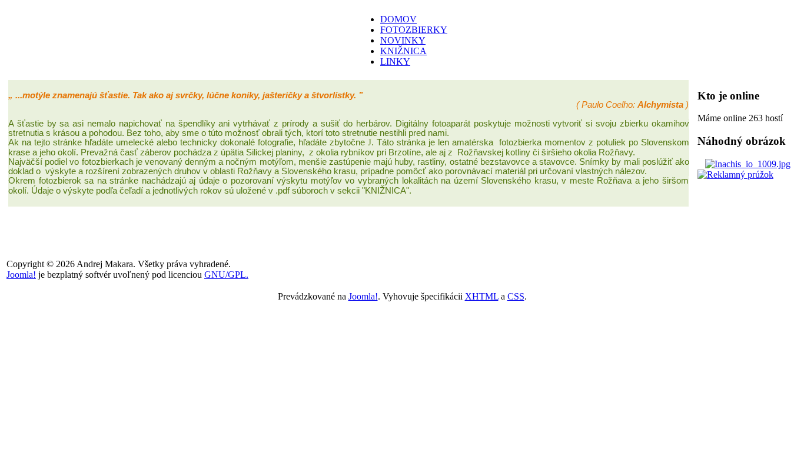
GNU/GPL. (226, 275)
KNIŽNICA (403, 51)
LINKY (395, 61)
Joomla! (21, 275)
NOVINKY (403, 40)
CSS (515, 296)
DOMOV (398, 19)
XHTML (482, 296)
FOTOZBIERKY (413, 30)
